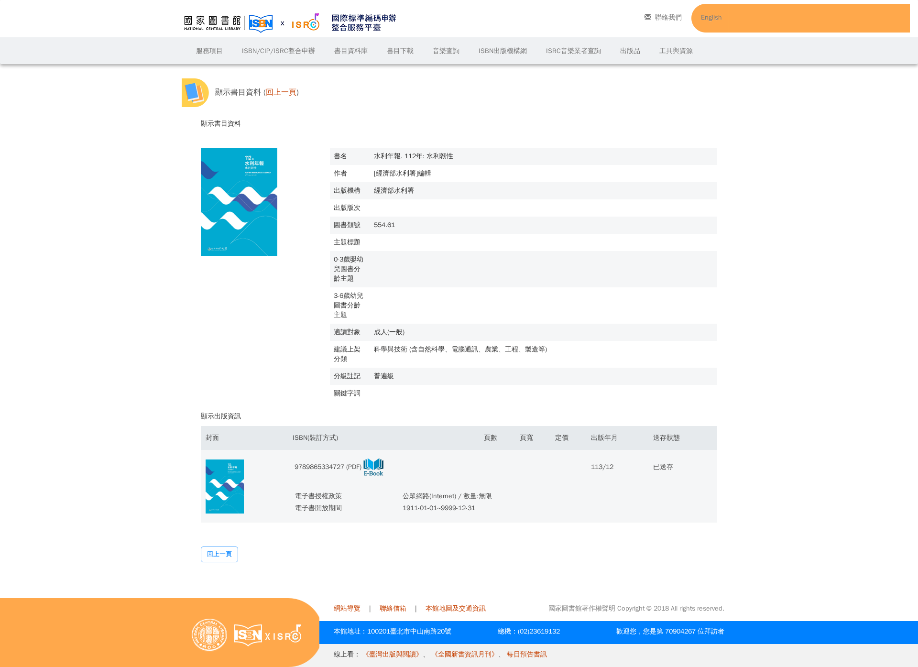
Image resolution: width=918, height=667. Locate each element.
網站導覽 (347, 608)
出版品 (630, 51)
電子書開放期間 (318, 508)
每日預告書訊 (527, 654)
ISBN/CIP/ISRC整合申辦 (278, 51)
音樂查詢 (446, 51)
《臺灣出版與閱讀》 (392, 654)
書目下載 (400, 51)
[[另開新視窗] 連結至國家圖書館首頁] (209, 635)
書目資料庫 (351, 51)
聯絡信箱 (393, 608)
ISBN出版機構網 (503, 51)
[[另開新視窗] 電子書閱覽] (373, 467)
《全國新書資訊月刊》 (464, 654)
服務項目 (209, 51)
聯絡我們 (668, 17)
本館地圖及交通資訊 (456, 608)
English (711, 17)
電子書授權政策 (318, 496)
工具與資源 (676, 51)
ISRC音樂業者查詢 (573, 51)
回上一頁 (281, 92)
